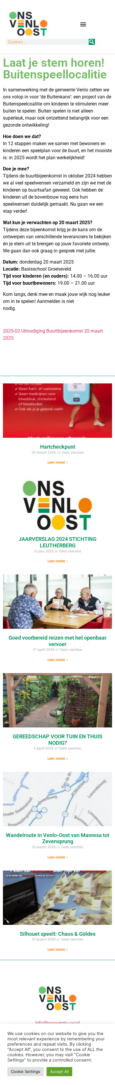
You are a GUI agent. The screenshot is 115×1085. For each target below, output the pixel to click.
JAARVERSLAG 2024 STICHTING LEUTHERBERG (57, 542)
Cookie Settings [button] (25, 1071)
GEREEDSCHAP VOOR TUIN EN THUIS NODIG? (57, 739)
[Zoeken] (92, 42)
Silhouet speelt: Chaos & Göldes (58, 934)
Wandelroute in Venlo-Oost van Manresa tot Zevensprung (57, 838)
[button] (83, 24)
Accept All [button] (59, 1071)
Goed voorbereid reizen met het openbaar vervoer (57, 641)
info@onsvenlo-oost (57, 1023)
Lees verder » (57, 462)
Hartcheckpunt (57, 447)
